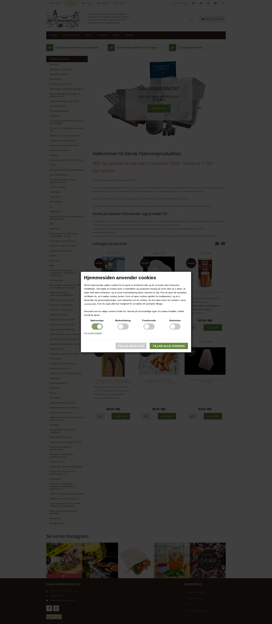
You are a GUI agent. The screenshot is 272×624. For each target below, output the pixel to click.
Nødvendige (97, 320)
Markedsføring (123, 320)
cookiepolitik (90, 303)
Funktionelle (149, 320)
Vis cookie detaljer (93, 333)
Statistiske (175, 320)
